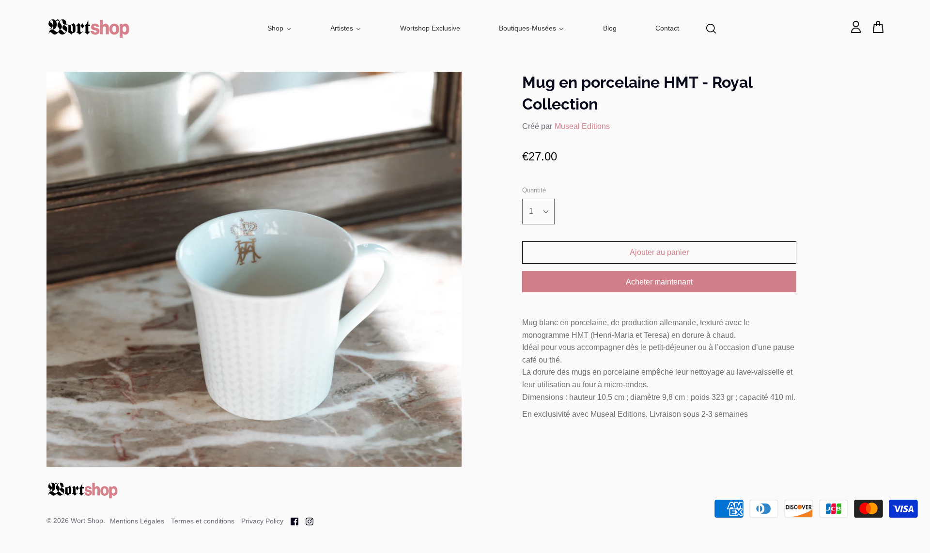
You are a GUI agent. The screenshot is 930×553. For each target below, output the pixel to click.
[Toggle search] (711, 28)
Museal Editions (582, 126)
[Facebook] (290, 521)
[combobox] (538, 211)
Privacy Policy (262, 521)
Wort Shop (87, 520)
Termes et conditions (202, 521)
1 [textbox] (531, 211)
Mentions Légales (137, 521)
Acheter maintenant (659, 282)
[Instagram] (305, 521)
